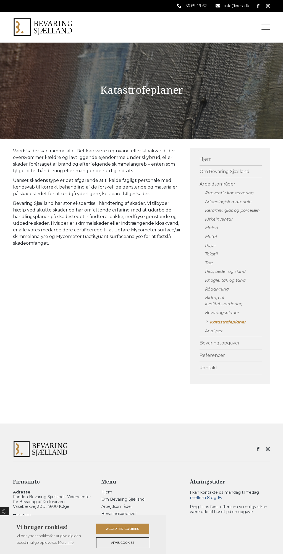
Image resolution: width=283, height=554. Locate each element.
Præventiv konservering (229, 192)
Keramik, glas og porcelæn (232, 210)
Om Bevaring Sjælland (225, 171)
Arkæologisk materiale (228, 201)
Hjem (205, 159)
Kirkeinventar (219, 219)
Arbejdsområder (217, 184)
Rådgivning (217, 289)
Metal (211, 236)
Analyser (214, 330)
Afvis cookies (122, 542)
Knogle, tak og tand (225, 280)
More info (66, 542)
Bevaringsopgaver (220, 343)
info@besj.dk (236, 6)
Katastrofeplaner (228, 322)
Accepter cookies (122, 529)
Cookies (4, 511)
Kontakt (209, 367)
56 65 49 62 (196, 6)
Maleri (211, 227)
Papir (210, 245)
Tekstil (211, 254)
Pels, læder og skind (225, 271)
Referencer (212, 355)
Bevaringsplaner (222, 312)
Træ (209, 262)
